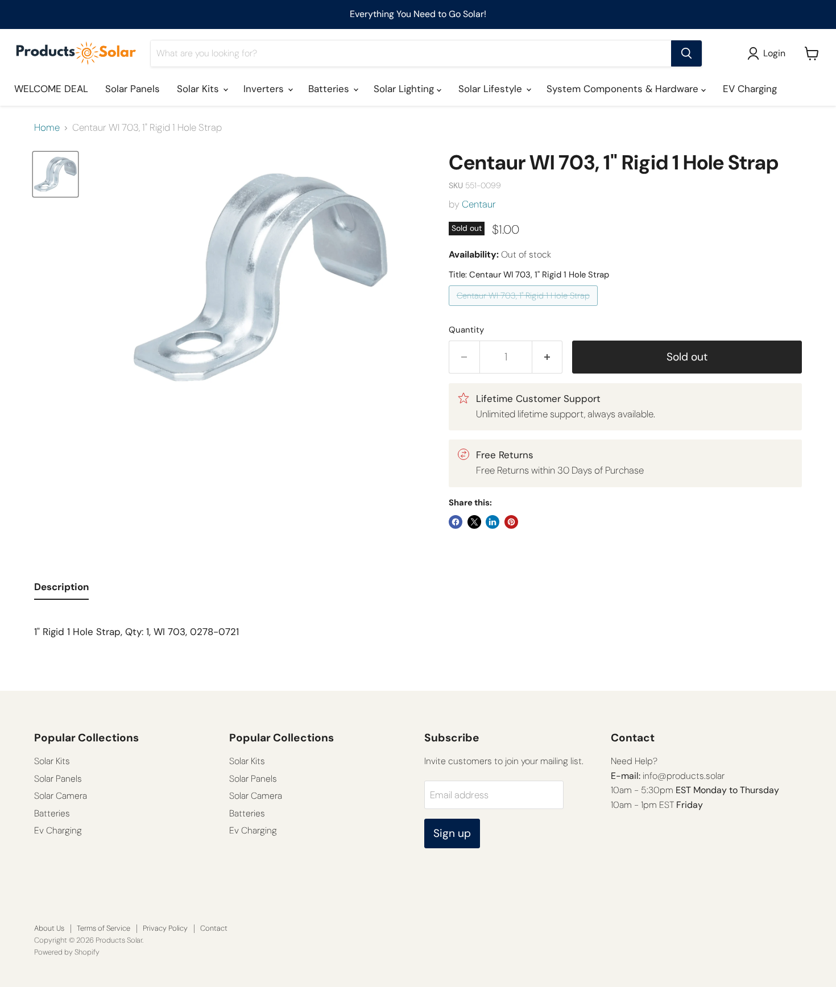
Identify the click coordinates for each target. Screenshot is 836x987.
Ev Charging (58, 830)
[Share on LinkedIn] (492, 522)
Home (47, 128)
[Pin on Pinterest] (511, 522)
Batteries (330, 88)
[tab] (61, 589)
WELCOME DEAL (51, 88)
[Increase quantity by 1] (547, 357)
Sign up (452, 833)
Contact (213, 928)
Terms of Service (103, 928)
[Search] (686, 53)
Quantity (466, 330)
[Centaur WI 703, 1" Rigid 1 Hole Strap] (525, 308)
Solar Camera (60, 796)
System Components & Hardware (624, 88)
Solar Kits (199, 88)
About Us (49, 928)
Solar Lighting (405, 88)
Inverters (265, 88)
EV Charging (750, 88)
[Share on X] (474, 522)
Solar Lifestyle (491, 88)
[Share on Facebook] (455, 522)
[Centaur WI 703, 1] (55, 174)
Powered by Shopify (67, 952)
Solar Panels (132, 88)
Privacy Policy (165, 928)
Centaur (479, 204)
